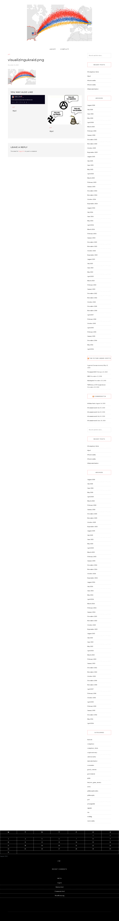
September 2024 (92, 203)
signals (89, 808)
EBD (88, 376)
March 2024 (91, 229)
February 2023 (91, 285)
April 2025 (90, 174)
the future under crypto (100, 358)
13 (59, 842)
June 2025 (90, 165)
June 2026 (90, 114)
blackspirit (90, 380)
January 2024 (91, 238)
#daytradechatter (93, 89)
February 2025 (91, 182)
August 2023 (91, 259)
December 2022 (92, 293)
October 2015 (91, 323)
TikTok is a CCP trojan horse (96, 385)
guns (88, 778)
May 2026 (90, 118)
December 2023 (92, 242)
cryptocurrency (92, 752)
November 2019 (92, 310)
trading (89, 816)
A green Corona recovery (95, 365)
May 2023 (90, 272)
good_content (91, 769)
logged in (22, 151)
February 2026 (91, 131)
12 (42, 842)
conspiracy (90, 744)
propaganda (91, 804)
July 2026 (90, 109)
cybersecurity (91, 757)
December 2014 (92, 340)
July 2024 (90, 212)
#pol (14, 111)
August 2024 (91, 208)
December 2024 (92, 191)
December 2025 (92, 139)
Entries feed (59, 887)
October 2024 (91, 199)
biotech (89, 739)
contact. (64, 49)
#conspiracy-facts (93, 72)
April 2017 (90, 315)
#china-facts (91, 403)
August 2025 (91, 156)
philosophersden (92, 791)
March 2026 (91, 126)
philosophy (90, 795)
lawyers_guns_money (94, 782)
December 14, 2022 (13, 65)
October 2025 (91, 148)
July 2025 (90, 161)
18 (25, 845)
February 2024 (91, 233)
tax (88, 812)
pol (9, 54)
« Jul (58, 861)
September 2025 (92, 152)
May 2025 (90, 169)
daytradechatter (92, 761)
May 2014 (90, 345)
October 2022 (91, 302)
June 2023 (90, 268)
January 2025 (91, 186)
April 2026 (90, 122)
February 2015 (91, 332)
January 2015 (91, 336)
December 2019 (92, 306)
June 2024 (90, 216)
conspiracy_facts (92, 748)
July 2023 (90, 263)
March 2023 (91, 280)
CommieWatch (100, 396)
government (91, 774)
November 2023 (92, 246)
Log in (60, 883)
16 (110, 842)
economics (90, 765)
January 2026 (91, 135)
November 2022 (92, 298)
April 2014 (90, 349)
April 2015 (90, 328)
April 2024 (90, 225)
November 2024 (92, 195)
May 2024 (90, 221)
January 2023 (91, 289)
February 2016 (91, 319)
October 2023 (91, 251)
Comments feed (59, 891)
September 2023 (92, 255)
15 (93, 842)
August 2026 (91, 105)
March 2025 (91, 178)
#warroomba (91, 80)
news (89, 786)
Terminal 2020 (91, 372)
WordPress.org (59, 895)
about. (53, 49)
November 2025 (92, 144)
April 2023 (90, 276)
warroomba (91, 821)
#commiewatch (92, 408)
